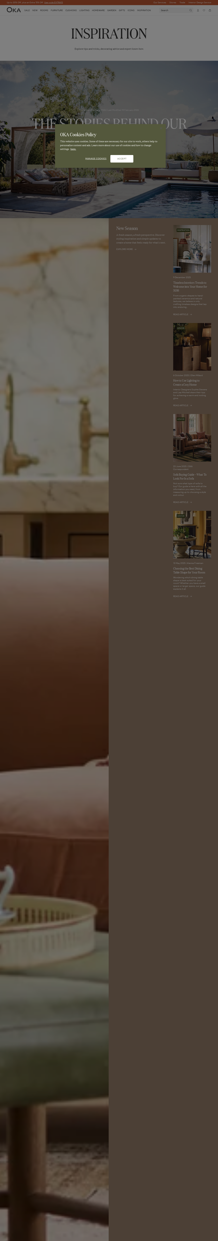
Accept (122, 158)
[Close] (161, 128)
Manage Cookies (95, 158)
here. (73, 149)
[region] (110, 146)
